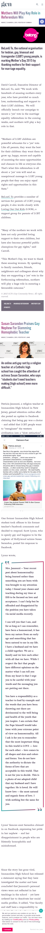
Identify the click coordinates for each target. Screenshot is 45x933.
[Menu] (42, 4)
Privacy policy (34, 919)
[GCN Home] (6, 4)
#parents (7, 307)
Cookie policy (18, 919)
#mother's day (35, 304)
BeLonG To (7, 48)
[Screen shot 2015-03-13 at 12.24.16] (22, 350)
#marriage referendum (21, 304)
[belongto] (22, 35)
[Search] (37, 4)
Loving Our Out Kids (13, 209)
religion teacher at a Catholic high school (21, 367)
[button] (42, 22)
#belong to (7, 304)
